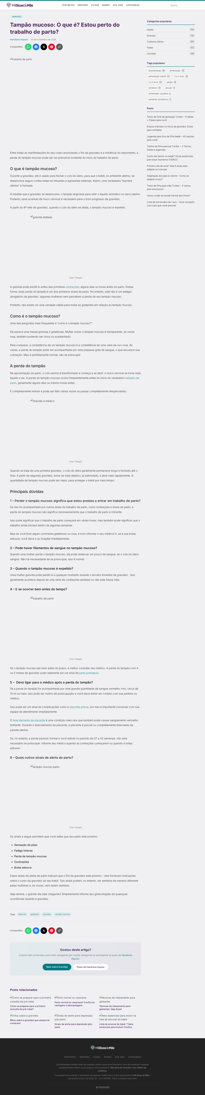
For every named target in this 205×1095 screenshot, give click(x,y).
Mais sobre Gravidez (57, 967)
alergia (171, 82)
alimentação (177, 70)
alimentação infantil (159, 76)
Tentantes (68, 5)
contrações (72, 286)
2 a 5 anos (155, 82)
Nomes (106, 5)
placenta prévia (78, 706)
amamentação (157, 70)
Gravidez (83, 5)
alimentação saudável (160, 93)
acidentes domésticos (160, 99)
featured (22, 914)
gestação (34, 914)
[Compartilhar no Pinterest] (51, 47)
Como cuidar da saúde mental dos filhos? (168, 195)
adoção (170, 88)
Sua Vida (118, 5)
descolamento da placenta (29, 720)
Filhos (95, 5)
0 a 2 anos (181, 76)
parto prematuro (89, 672)
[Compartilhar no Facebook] (36, 47)
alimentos (154, 88)
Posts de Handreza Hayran (91, 967)
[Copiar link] (59, 47)
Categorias (133, 5)
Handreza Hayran (19, 39)
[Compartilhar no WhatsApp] (28, 47)
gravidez (47, 914)
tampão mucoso (62, 914)
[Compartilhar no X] (44, 47)
